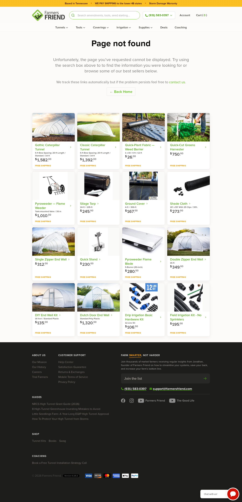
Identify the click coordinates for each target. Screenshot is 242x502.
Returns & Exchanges (71, 372)
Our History (39, 367)
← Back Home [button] (121, 91)
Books (52, 441)
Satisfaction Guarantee (72, 367)
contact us (177, 82)
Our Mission (39, 362)
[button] (201, 15)
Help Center (65, 362)
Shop (35, 434)
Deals (164, 27)
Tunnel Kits (39, 441)
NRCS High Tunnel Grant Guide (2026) (55, 404)
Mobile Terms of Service (73, 377)
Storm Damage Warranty (163, 3)
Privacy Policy (66, 382)
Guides (37, 397)
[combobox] (104, 15)
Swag (62, 441)
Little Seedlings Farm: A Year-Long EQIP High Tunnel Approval (70, 414)
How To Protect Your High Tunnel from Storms (60, 419)
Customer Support (72, 355)
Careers (37, 372)
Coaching (181, 27)
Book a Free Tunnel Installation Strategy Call (59, 463)
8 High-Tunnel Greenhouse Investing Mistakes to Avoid (66, 409)
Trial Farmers (40, 377)
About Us (39, 355)
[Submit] (73, 15)
